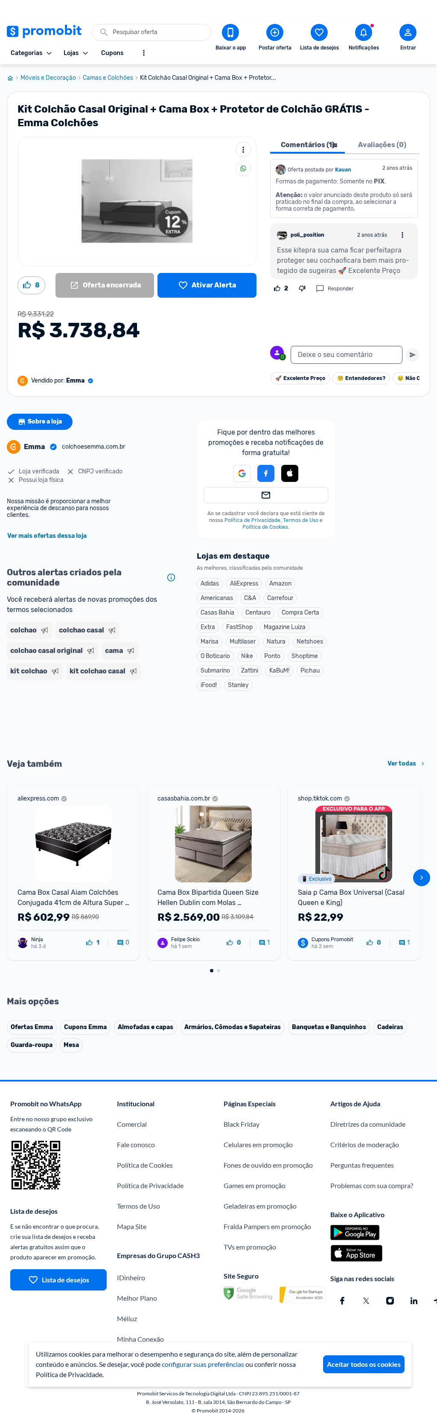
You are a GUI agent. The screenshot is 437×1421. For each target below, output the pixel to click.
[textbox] (346, 355)
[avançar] (421, 877)
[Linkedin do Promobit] (414, 1301)
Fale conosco (136, 1144)
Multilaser (243, 641)
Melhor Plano (137, 1298)
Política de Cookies (265, 527)
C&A (250, 598)
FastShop (239, 627)
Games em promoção (255, 1185)
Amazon (280, 583)
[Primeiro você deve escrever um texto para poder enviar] (413, 355)
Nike (247, 656)
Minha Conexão (140, 1339)
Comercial (132, 1124)
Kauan (343, 170)
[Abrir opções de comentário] (402, 235)
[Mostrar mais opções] (143, 52)
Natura (276, 641)
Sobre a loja (45, 421)
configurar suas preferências (203, 1364)
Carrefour (280, 598)
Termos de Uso (300, 520)
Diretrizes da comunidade (367, 1124)
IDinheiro (131, 1277)
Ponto (272, 656)
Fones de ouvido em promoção (268, 1165)
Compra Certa (300, 612)
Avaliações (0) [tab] (382, 145)
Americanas (217, 598)
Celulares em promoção (258, 1144)
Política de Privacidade (252, 520)
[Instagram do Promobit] (390, 1301)
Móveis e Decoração (48, 78)
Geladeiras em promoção (260, 1206)
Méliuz (127, 1318)
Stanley (238, 685)
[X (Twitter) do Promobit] (366, 1301)
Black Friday (241, 1124)
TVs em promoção (250, 1247)
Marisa (209, 641)
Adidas (210, 583)
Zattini (249, 670)
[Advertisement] (93, 718)
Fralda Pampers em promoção (267, 1226)
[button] (289, 474)
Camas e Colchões (108, 78)
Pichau (310, 670)
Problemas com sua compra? (371, 1185)
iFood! (209, 685)
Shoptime (304, 656)
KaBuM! (279, 670)
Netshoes (310, 641)
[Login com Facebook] (265, 473)
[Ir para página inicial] (13, 78)
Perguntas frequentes (362, 1165)
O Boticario (215, 656)
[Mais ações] (243, 149)
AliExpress (244, 583)
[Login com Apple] (289, 473)
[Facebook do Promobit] (342, 1301)
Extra (208, 627)
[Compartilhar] (243, 168)
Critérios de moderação (364, 1144)
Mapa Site (131, 1226)
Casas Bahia (217, 612)
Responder (341, 289)
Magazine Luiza (285, 627)
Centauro (258, 612)
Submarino (215, 670)
